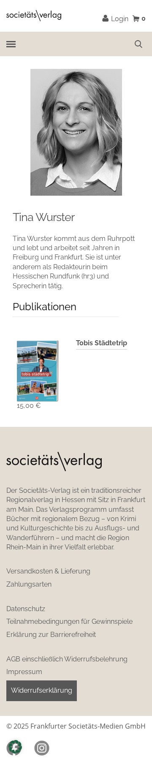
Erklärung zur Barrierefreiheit (51, 635)
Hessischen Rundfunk (46, 276)
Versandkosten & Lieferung (48, 571)
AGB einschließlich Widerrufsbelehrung (67, 659)
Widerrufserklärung (41, 690)
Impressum (24, 672)
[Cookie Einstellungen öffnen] (15, 747)
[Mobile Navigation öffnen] (10, 44)
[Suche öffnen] (138, 44)
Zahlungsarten (29, 584)
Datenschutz (25, 609)
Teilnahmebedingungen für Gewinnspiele (69, 621)
